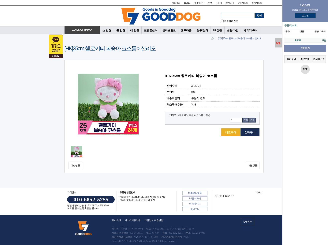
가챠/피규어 (251, 30)
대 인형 (134, 30)
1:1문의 (218, 2)
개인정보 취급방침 (153, 220)
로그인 (305, 15)
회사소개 (116, 220)
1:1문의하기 (195, 198)
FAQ (209, 2)
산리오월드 (169, 30)
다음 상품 (252, 165)
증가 (246, 120)
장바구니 (230, 2)
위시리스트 (257, 2)
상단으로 (247, 221)
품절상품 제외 (231, 20)
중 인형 (120, 30)
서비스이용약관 (133, 220)
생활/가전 (232, 30)
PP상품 (217, 30)
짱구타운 (186, 30)
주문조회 (305, 59)
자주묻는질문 (195, 193)
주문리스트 (242, 2)
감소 (252, 120)
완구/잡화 (202, 30)
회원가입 (176, 2)
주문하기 (305, 48)
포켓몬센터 (150, 30)
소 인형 (106, 30)
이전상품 (75, 165)
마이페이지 (199, 2)
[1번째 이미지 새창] (76, 151)
